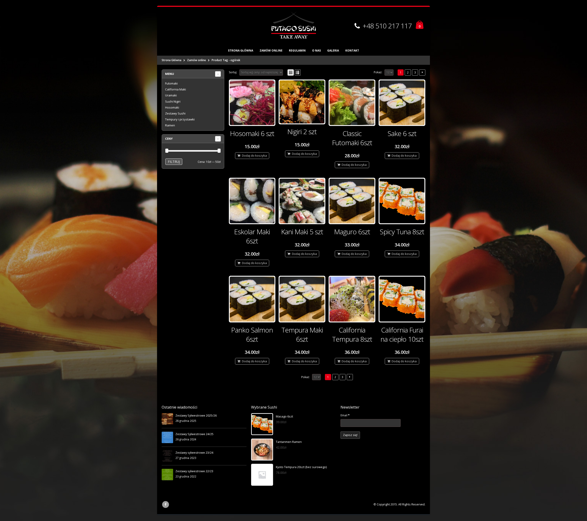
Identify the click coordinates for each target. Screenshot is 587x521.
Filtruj (174, 161)
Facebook (165, 504)
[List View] (298, 72)
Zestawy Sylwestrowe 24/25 (194, 434)
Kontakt (352, 50)
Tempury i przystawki (180, 119)
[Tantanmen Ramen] (262, 450)
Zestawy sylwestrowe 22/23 (194, 471)
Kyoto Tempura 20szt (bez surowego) (301, 467)
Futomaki (171, 83)
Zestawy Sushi (175, 113)
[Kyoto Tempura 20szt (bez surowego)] (262, 475)
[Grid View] (291, 72)
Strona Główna (240, 50)
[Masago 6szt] (262, 424)
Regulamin (297, 50)
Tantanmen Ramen (289, 442)
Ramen (170, 125)
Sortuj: (233, 72)
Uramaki (171, 95)
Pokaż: (378, 72)
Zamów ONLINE (271, 50)
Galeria (333, 50)
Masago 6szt (284, 416)
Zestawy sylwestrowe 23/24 (194, 453)
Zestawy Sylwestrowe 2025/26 (196, 415)
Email (345, 415)
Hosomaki (172, 107)
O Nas (316, 50)
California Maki (175, 89)
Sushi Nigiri (172, 101)
